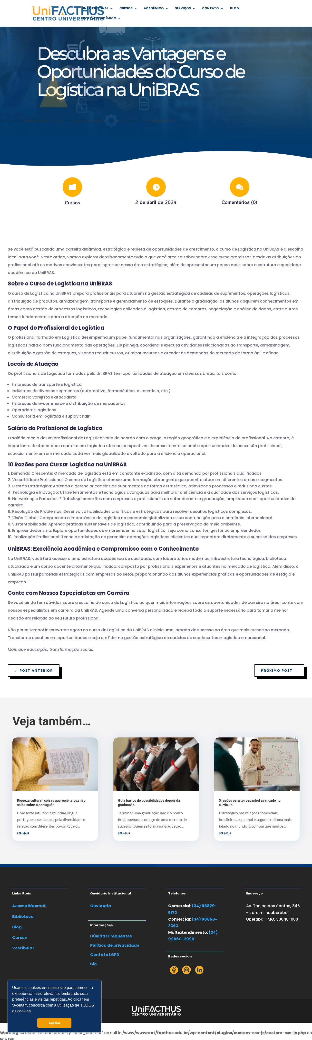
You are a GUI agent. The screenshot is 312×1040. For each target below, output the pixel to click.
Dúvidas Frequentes (111, 936)
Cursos (72, 202)
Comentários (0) (239, 202)
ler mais (23, 832)
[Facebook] (174, 973)
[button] (33, 1011)
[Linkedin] (199, 973)
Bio (93, 964)
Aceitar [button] (54, 1023)
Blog (234, 8)
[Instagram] (186, 973)
